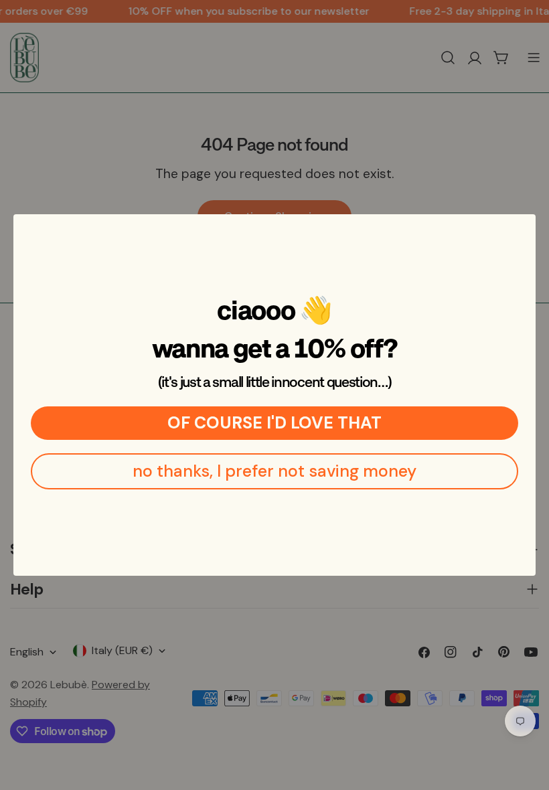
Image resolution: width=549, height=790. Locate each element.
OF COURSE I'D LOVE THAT (274, 423)
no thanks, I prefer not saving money (274, 471)
